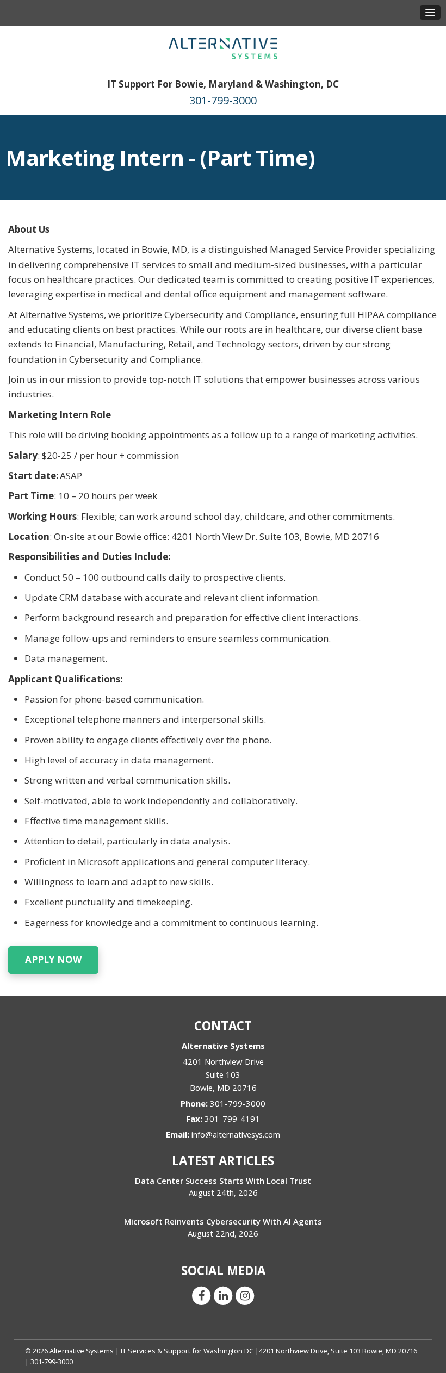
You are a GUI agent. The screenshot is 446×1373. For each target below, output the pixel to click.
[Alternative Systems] (223, 47)
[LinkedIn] (223, 1295)
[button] (430, 12)
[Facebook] (201, 1295)
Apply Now (53, 959)
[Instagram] (245, 1295)
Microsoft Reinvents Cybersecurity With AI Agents (223, 1221)
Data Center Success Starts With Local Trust (223, 1180)
